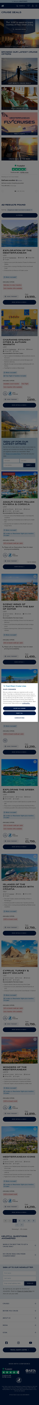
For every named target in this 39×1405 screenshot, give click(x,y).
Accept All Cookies (19, 708)
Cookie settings (19, 717)
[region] (19, 702)
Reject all (19, 713)
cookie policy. (26, 703)
